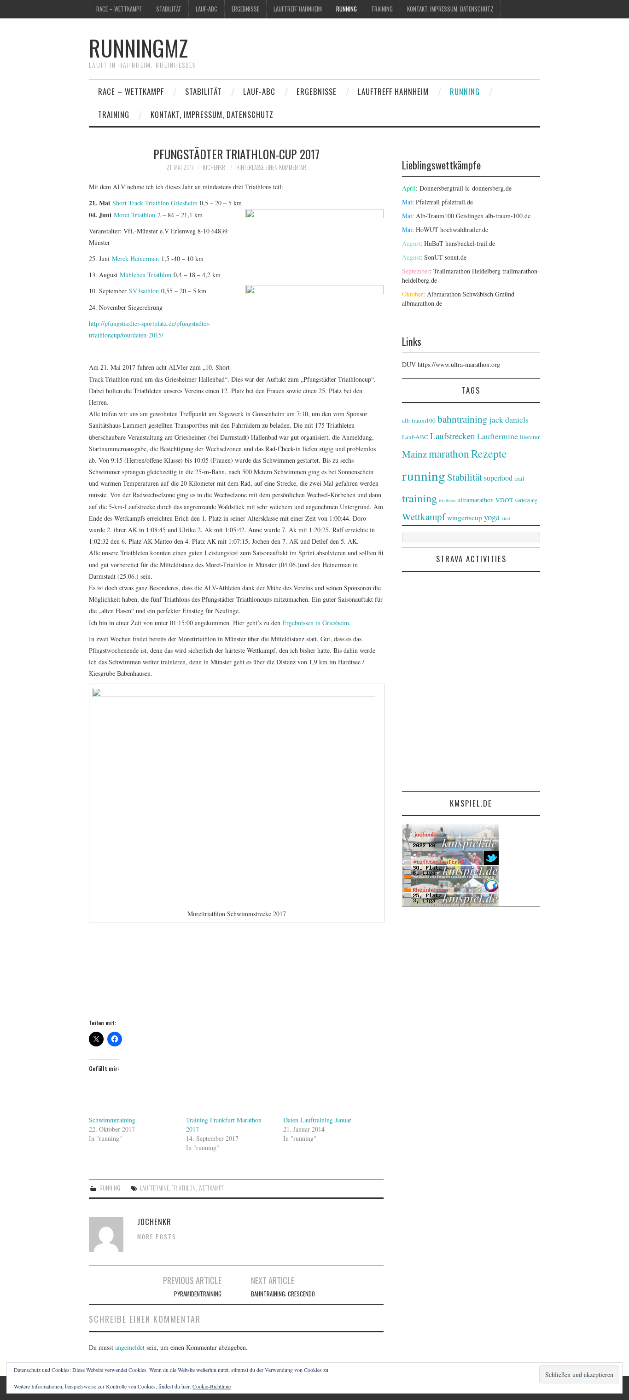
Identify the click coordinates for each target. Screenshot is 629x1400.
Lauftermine (154, 1188)
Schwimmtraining (112, 1119)
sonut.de (455, 257)
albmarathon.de (422, 303)
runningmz (138, 47)
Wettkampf (211, 1188)
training (382, 9)
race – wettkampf (119, 9)
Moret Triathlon (134, 214)
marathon (449, 453)
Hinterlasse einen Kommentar (271, 167)
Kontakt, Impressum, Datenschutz (450, 9)
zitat (505, 518)
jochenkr (213, 167)
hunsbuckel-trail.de (470, 243)
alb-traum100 (419, 420)
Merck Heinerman (135, 258)
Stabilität (168, 9)
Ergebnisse (245, 9)
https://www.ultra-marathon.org (459, 364)
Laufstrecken (452, 435)
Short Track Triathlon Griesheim (155, 202)
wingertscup (464, 517)
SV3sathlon (144, 290)
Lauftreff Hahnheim (298, 9)
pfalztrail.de (457, 202)
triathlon (184, 1188)
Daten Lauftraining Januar (317, 1119)
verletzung (526, 500)
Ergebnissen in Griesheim (315, 622)
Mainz (414, 453)
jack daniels (509, 419)
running (346, 9)
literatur (530, 437)
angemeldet (130, 1347)
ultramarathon (475, 499)
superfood (498, 477)
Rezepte (489, 453)
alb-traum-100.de (507, 215)
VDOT (504, 500)
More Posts (156, 1236)
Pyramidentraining (197, 1294)
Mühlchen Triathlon (145, 274)
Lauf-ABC (206, 9)
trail (519, 478)
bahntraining (462, 418)
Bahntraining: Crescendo (283, 1294)
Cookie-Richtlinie (211, 1386)
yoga (492, 517)
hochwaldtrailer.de (464, 229)
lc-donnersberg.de (488, 188)
